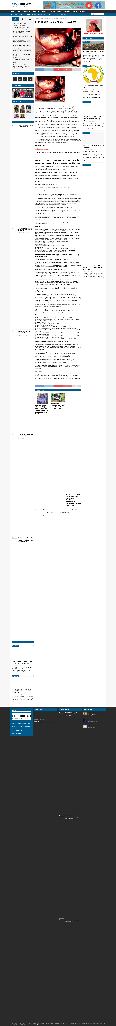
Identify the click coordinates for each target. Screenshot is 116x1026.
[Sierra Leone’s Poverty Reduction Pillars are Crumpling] (22, 116)
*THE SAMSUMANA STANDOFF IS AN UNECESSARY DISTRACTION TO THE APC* (25, 229)
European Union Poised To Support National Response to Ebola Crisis (93, 267)
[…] (29, 671)
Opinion (59, 11)
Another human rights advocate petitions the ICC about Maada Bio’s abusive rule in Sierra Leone (22, 47)
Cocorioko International (39, 712)
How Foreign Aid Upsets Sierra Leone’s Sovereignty (25, 126)
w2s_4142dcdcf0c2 (92, 726)
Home (12, 11)
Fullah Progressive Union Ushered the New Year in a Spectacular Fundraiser (24, 332)
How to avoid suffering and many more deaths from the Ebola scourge (57, 406)
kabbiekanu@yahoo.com (17, 730)
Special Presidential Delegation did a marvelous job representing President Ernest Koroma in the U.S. (25, 539)
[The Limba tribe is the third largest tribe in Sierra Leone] (16, 107)
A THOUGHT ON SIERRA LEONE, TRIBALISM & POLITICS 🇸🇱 (22, 662)
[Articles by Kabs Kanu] (85, 721)
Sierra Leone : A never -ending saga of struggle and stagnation (25, 436)
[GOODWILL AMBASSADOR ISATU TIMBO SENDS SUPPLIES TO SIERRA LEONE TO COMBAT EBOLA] (22, 107)
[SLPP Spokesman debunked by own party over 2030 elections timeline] (61, 968)
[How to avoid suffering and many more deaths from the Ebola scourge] (58, 397)
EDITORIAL (44, 11)
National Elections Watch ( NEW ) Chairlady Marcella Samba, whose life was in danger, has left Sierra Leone (41, 409)
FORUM (35, 717)
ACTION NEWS (26, 11)
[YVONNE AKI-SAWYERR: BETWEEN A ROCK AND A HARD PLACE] (16, 111)
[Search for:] (97, 14)
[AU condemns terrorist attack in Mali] (93, 74)
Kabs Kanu (90, 720)
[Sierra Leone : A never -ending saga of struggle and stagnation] (14, 484)
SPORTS (75, 11)
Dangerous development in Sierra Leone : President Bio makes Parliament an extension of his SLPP (22, 66)
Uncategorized (69, 26)
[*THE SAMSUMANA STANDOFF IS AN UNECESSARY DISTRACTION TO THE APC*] (14, 278)
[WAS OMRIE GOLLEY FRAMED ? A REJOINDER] (93, 138)
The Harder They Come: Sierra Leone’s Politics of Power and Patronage (22, 690)
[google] (25, 79)
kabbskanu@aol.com (37, 1024)
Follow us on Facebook (39, 719)
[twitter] (20, 79)
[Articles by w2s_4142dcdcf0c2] (85, 727)
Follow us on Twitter (38, 721)
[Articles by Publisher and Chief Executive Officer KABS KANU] (85, 714)
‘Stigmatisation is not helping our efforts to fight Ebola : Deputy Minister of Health (93, 118)
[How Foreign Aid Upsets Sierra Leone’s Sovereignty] (14, 175)
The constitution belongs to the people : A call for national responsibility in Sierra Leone (22, 61)
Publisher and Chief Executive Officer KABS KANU (54, 26)
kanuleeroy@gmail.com (16, 731)
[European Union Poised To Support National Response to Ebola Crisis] (93, 214)
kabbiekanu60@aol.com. (17, 733)
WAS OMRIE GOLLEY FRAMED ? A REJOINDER (93, 146)
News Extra (67, 11)
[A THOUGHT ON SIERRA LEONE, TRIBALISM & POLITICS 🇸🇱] (23, 652)
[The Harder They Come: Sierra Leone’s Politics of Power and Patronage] (23, 681)
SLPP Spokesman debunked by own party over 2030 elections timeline (72, 919)
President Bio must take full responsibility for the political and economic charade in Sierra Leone (22, 41)
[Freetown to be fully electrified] (93, 45)
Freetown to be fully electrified (93, 51)
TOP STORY (82, 11)
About (18, 11)
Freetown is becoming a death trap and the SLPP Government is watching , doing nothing (22, 56)
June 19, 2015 (39, 26)
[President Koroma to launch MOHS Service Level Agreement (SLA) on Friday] (28, 111)
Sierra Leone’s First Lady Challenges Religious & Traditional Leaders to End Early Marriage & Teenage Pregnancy (73, 500)
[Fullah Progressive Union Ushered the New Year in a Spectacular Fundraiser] (14, 381)
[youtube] (30, 79)
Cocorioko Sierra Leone (39, 715)
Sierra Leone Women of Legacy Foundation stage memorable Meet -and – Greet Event (22, 36)
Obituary (52, 11)
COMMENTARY (35, 11)
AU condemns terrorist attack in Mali (93, 86)
